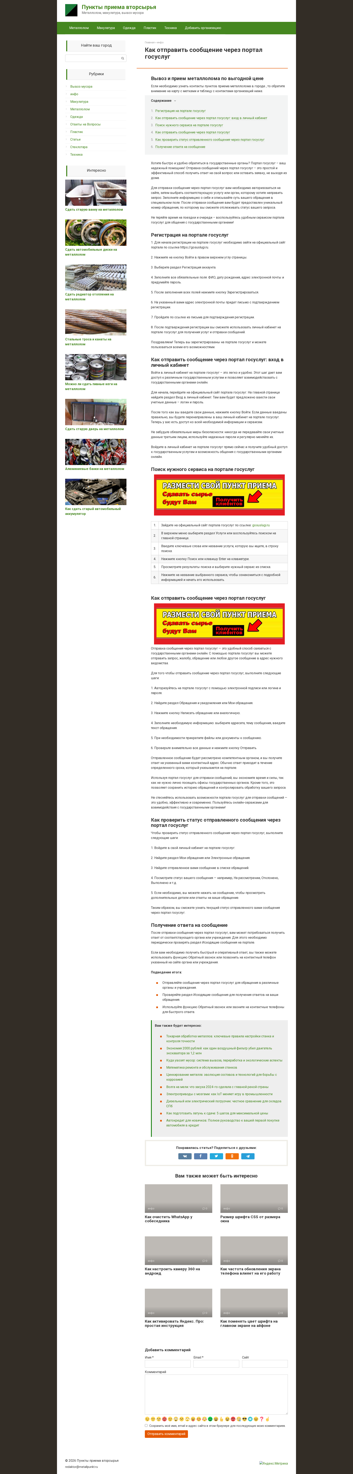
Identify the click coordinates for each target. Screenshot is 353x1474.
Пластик (150, 28)
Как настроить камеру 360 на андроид (172, 1271)
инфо (74, 94)
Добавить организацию (203, 28)
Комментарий (155, 1372)
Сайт (245, 1357)
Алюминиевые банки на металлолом (94, 469)
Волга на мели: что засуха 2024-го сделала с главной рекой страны (217, 1087)
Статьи (75, 139)
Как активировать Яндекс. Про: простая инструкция (174, 1323)
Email (198, 1357)
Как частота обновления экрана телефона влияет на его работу (250, 1271)
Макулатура (106, 28)
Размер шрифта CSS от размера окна (250, 1219)
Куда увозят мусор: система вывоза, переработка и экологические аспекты (224, 1060)
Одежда (129, 28)
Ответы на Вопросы (85, 124)
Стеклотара (78, 147)
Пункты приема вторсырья (119, 7)
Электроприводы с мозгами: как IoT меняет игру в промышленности (219, 1094)
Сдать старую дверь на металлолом (94, 429)
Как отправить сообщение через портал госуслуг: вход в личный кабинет (211, 118)
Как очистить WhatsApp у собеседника (168, 1219)
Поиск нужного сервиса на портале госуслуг (189, 125)
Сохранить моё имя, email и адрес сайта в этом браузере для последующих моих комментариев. (217, 1426)
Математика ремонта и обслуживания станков (201, 1067)
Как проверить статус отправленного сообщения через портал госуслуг (210, 140)
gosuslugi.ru (261, 525)
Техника (170, 28)
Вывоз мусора (81, 86)
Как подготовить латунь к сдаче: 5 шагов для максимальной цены (217, 1113)
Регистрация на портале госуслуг (180, 111)
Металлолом (79, 28)
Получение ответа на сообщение (180, 147)
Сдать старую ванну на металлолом (94, 209)
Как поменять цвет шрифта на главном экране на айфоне (249, 1323)
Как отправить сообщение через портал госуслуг (192, 132)
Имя (149, 1357)
